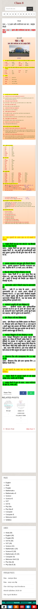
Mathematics (10, 490)
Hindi (19, 21)
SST (7, 501)
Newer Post (10, 429)
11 (7, 14)
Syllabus (9, 520)
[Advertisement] (19, 452)
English (8, 483)
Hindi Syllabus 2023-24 (12, 590)
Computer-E (10, 514)
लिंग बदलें (8, 411)
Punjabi (8, 488)
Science (8, 496)
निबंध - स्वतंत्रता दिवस (10, 578)
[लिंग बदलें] (8, 405)
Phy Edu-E (9, 509)
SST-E (8, 504)
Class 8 (19, 3)
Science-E (9, 498)
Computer (9, 512)
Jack (29, 602)
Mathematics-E (11, 493)
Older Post (29, 429)
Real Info (16, 602)
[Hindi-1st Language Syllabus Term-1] (21, 405)
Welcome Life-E (11, 517)
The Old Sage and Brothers (14, 586)
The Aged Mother (10, 594)
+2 (4, 14)
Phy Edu (9, 506)
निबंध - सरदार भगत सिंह (10, 582)
